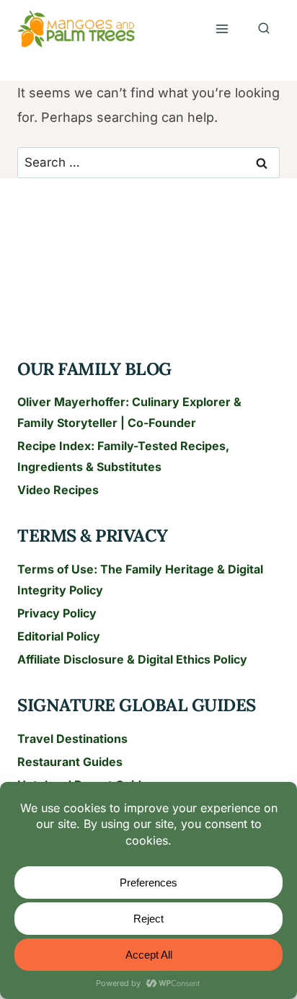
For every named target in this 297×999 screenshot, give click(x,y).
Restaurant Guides (70, 761)
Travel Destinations (72, 738)
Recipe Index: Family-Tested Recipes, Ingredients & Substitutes (123, 456)
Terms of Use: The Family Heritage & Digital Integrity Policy (140, 579)
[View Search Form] (264, 29)
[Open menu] (222, 29)
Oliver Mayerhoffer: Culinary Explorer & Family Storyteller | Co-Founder (129, 412)
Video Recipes (58, 490)
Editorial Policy (58, 636)
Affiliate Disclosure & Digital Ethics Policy (132, 659)
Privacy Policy (57, 613)
